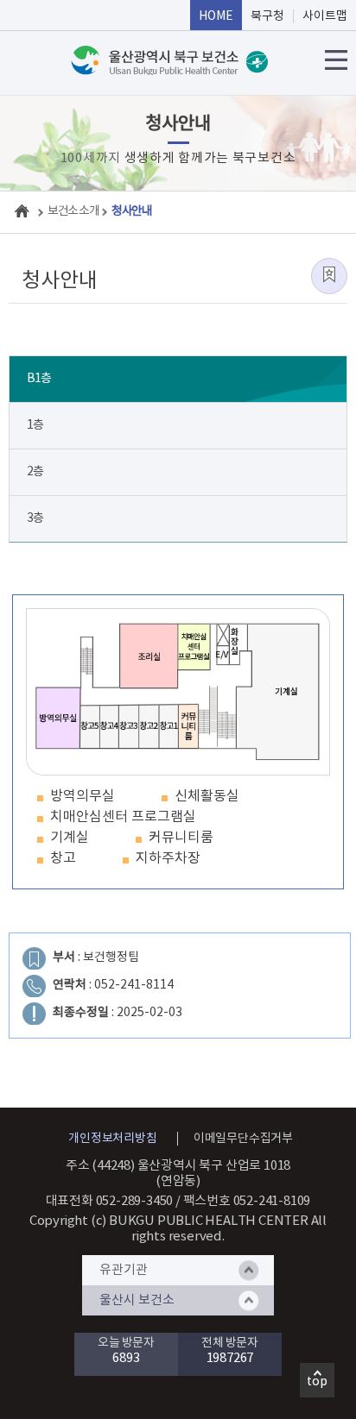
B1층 (39, 379)
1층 (35, 425)
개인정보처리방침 (112, 1139)
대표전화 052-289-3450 (110, 1201)
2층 (35, 472)
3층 (35, 518)
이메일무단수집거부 (243, 1139)
